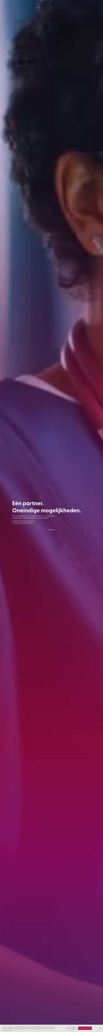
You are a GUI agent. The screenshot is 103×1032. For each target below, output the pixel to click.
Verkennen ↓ (51, 530)
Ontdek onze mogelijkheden (23, 522)
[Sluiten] (100, 1028)
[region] (51, 1028)
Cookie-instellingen (71, 1028)
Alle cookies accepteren (85, 1028)
